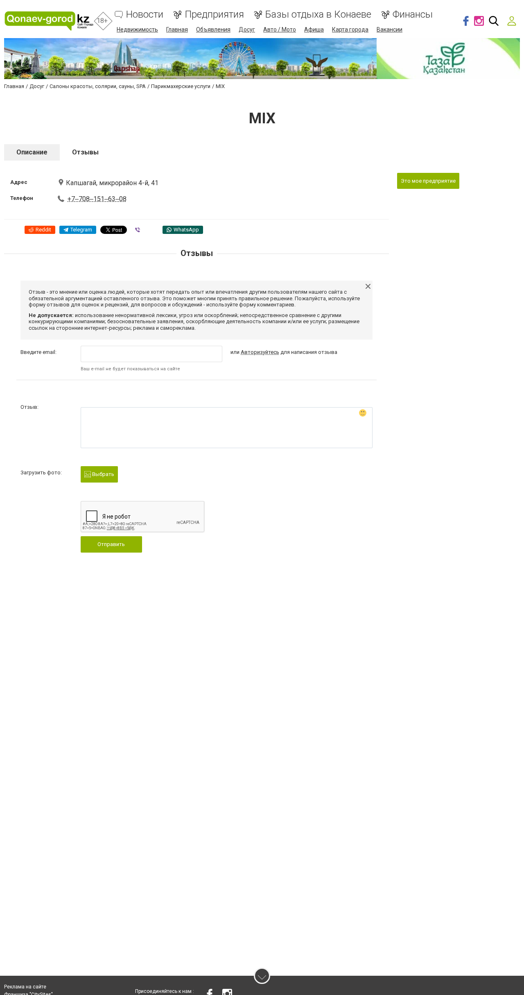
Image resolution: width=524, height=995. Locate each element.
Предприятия (214, 14)
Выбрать (102, 474)
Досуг (247, 29)
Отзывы (85, 152)
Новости (144, 14)
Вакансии (389, 29)
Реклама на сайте (25, 987)
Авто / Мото (279, 29)
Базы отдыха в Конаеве (318, 14)
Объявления (213, 29)
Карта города (350, 29)
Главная (177, 29)
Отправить (111, 544)
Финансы (413, 14)
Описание (31, 152)
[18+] (49, 21)
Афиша (314, 29)
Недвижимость (137, 29)
